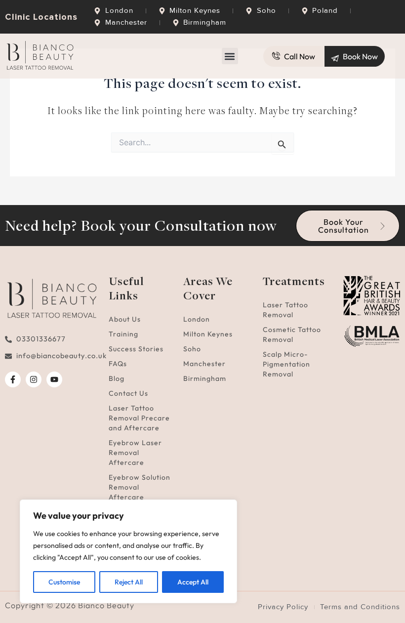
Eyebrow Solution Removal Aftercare (139, 487)
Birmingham (204, 378)
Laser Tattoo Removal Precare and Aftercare (139, 418)
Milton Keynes (208, 334)
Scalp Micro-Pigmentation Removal (286, 364)
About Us (125, 319)
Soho (192, 348)
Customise (64, 582)
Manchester (204, 363)
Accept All (192, 582)
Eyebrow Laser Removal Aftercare (135, 452)
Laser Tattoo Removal (285, 309)
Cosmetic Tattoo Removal (292, 334)
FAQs (118, 363)
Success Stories (136, 348)
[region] (128, 551)
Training (123, 334)
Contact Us (128, 393)
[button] (230, 56)
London (196, 319)
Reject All (129, 582)
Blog (116, 378)
